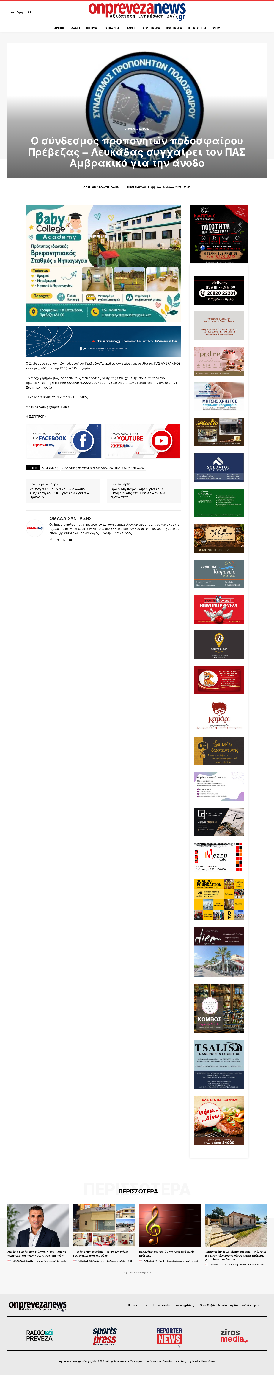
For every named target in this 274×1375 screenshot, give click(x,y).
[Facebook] (50, 539)
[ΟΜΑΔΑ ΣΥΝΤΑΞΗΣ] (35, 528)
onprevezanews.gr (69, 1361)
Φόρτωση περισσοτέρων (136, 1272)
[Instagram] (57, 539)
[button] (22, 12)
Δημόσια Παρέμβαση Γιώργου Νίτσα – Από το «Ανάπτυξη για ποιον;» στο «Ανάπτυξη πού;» (36, 1253)
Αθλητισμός (137, 128)
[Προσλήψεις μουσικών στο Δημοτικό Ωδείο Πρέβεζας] (170, 1225)
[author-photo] (9, 1261)
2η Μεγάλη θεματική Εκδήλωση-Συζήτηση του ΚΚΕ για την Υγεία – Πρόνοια (59, 493)
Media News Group (204, 1361)
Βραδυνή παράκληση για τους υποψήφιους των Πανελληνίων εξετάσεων (137, 493)
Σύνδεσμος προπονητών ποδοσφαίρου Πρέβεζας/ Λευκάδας (103, 468)
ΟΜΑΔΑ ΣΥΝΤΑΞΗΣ (105, 186)
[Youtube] (70, 539)
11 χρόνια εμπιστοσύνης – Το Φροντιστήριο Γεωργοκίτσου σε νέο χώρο (100, 1253)
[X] (63, 539)
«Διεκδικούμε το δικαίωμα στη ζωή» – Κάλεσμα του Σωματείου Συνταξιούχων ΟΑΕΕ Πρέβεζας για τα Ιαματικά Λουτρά (235, 1255)
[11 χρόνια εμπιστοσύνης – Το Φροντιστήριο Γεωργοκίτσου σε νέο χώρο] (104, 1225)
